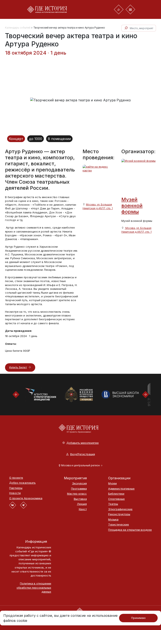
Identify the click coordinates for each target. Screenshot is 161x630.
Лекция (82, 504)
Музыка (113, 519)
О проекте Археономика (25, 498)
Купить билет (18, 367)
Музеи (112, 483)
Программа (79, 488)
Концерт (16, 139)
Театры (113, 504)
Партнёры (15, 488)
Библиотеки (116, 493)
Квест (83, 509)
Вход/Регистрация (82, 454)
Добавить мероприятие (82, 442)
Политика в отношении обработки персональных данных (34, 587)
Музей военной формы (132, 205)
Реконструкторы (119, 514)
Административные (121, 488)
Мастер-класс (77, 493)
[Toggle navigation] (118, 9)
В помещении (59, 139)
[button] (81, 465)
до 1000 (35, 139)
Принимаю (138, 618)
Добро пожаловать (22, 482)
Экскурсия (79, 483)
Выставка (80, 499)
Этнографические (120, 509)
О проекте (16, 477)
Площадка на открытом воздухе (130, 529)
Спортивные (116, 499)
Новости (15, 493)
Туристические (118, 524)
